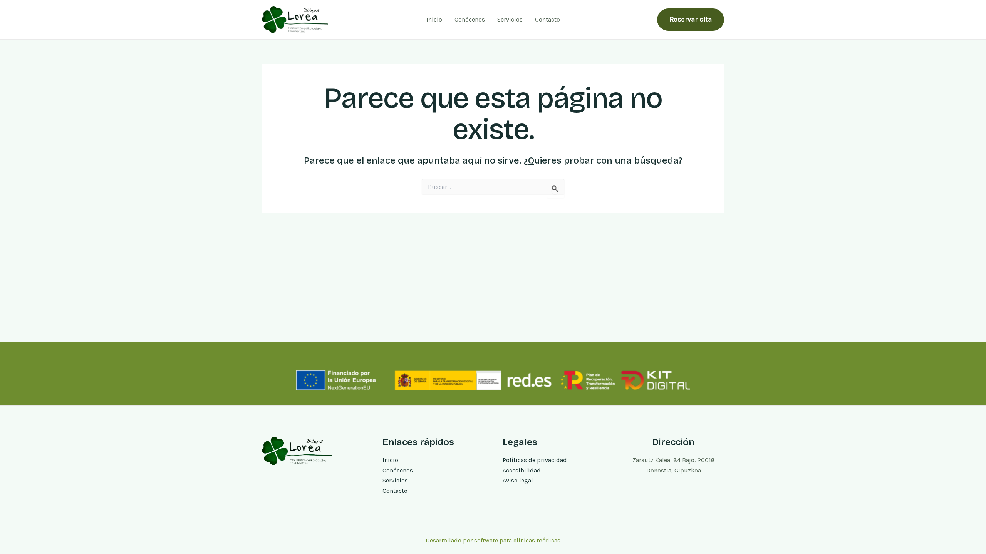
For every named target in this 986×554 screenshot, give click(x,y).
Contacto (547, 19)
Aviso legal (518, 480)
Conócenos (469, 19)
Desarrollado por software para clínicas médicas (493, 540)
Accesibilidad (522, 470)
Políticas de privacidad (535, 460)
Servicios (510, 19)
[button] (690, 19)
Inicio (434, 19)
